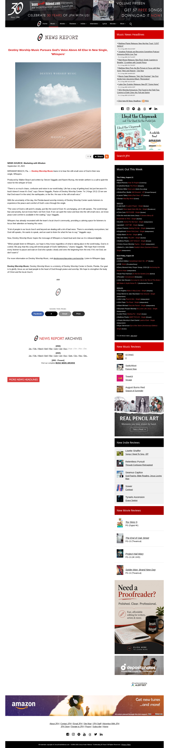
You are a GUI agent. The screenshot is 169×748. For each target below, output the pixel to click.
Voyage (128, 380)
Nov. (80, 356)
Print (78, 314)
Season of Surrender (134, 391)
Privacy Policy (126, 744)
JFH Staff (97, 724)
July (60, 349)
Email (64, 314)
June (56, 349)
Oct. (76, 356)
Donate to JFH (77, 727)
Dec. (85, 356)
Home (44, 24)
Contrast (129, 490)
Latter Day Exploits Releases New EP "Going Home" (138, 84)
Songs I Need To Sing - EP (136, 454)
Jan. (30, 349)
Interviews (94, 24)
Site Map (87, 724)
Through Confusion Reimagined (139, 465)
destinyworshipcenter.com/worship (68, 258)
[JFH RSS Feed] (107, 157)
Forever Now (131, 369)
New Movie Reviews (129, 510)
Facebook (38, 314)
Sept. (71, 356)
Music (52, 24)
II (125, 358)
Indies (83, 24)
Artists (62, 24)
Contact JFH (65, 724)
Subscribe (97, 727)
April (46, 349)
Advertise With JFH (111, 724)
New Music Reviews (129, 346)
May (51, 349)
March (40, 349)
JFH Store (65, 727)
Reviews (73, 24)
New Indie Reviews (128, 442)
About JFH (54, 724)
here (103, 258)
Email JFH (77, 724)
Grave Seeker (131, 500)
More (122, 24)
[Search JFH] (130, 24)
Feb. (35, 349)
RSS (147, 101)
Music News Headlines (130, 34)
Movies (113, 24)
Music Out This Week (129, 169)
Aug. (65, 349)
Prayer (88, 727)
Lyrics (104, 24)
